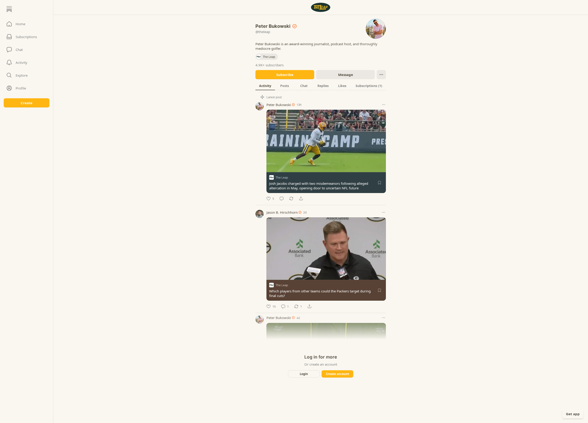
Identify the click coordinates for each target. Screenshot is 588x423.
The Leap (282, 177)
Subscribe (284, 74)
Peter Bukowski (278, 104)
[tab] (265, 85)
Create (26, 103)
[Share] (301, 198)
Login (304, 374)
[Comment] (282, 198)
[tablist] (320, 85)
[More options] (383, 104)
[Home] (9, 9)
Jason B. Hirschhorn (282, 212)
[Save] (379, 182)
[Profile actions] (381, 74)
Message (345, 74)
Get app (573, 414)
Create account (337, 374)
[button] (26, 23)
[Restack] (291, 198)
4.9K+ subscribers (269, 65)
